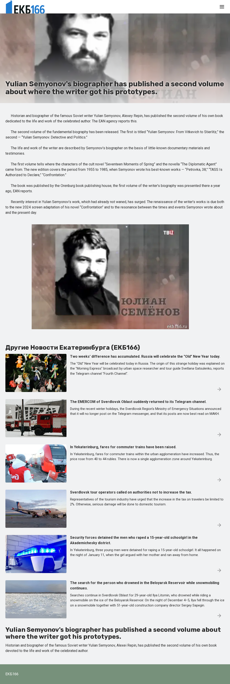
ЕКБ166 (11, 674)
